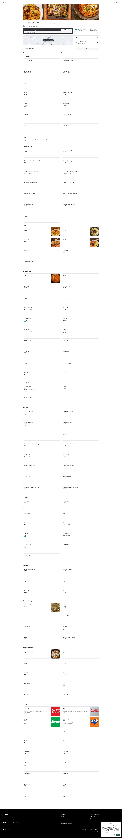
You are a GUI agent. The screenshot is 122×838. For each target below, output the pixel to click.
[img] (48, 40)
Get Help (63, 814)
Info (63, 24)
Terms (91, 829)
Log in (111, 2)
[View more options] (96, 6)
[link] (93, 6)
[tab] (28, 52)
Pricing (96, 829)
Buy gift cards (64, 816)
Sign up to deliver (65, 821)
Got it (118, 834)
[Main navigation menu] (3, 2)
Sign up (117, 2)
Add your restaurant (65, 818)
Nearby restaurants (94, 814)
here (107, 831)
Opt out (113, 834)
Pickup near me (93, 818)
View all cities (93, 816)
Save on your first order (66, 823)
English (93, 821)
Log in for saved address (67, 29)
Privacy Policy (84, 829)
